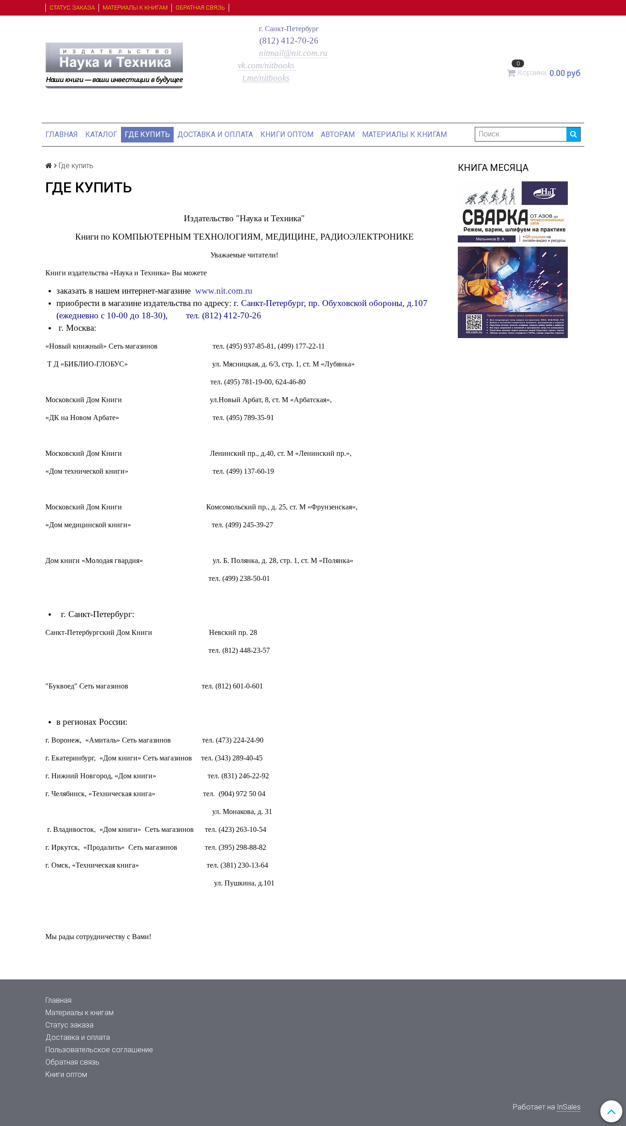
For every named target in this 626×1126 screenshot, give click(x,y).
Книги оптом (286, 134)
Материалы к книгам (135, 7)
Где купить (147, 134)
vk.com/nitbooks (267, 65)
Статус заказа (72, 7)
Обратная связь (200, 7)
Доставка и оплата (215, 134)
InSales (569, 1107)
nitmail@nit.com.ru (293, 53)
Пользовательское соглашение (99, 1049)
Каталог (101, 134)
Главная (61, 134)
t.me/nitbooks (265, 77)
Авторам (338, 134)
